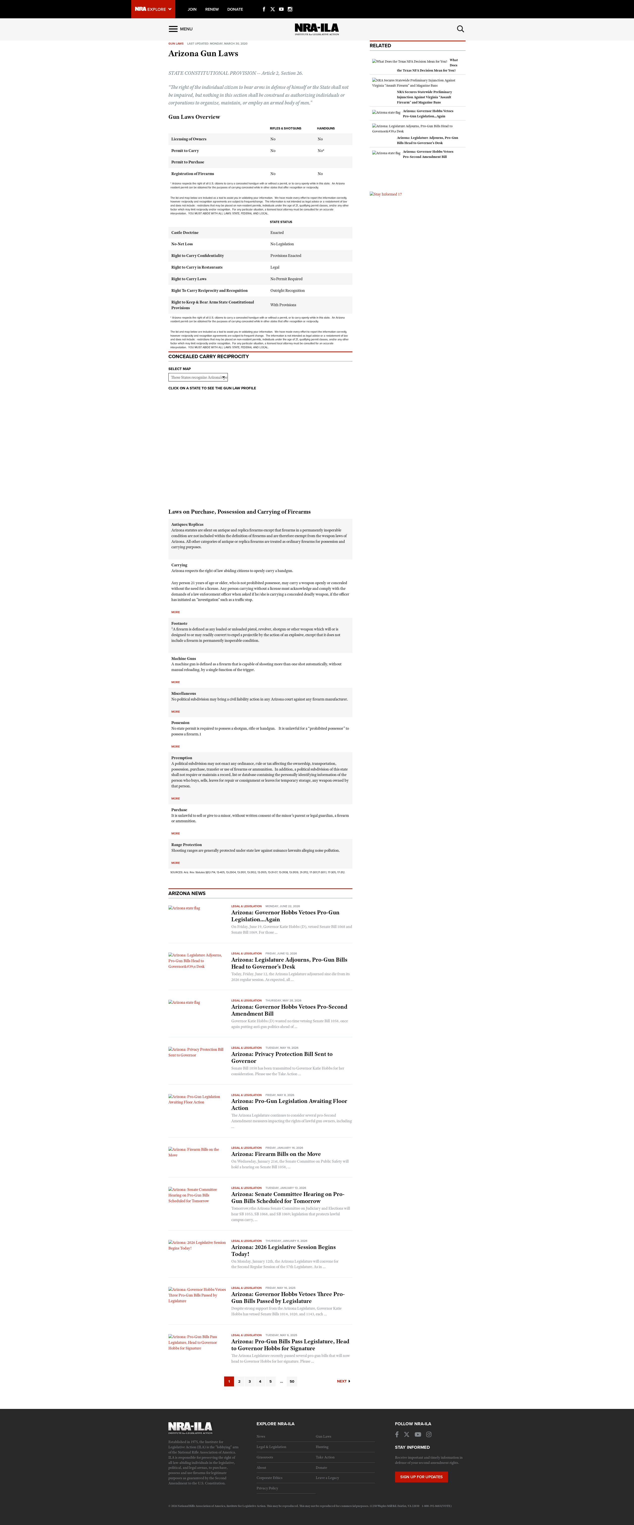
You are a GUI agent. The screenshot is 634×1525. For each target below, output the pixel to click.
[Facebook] (264, 3)
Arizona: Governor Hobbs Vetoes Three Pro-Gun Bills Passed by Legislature (288, 1297)
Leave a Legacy (327, 1477)
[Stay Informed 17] (386, 194)
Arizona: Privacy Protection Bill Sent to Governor (282, 1057)
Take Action (325, 1457)
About (261, 1467)
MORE (175, 612)
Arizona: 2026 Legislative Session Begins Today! (283, 1250)
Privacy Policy (267, 1488)
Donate (321, 1467)
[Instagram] (290, 3)
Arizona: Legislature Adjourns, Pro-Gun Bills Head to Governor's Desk (289, 963)
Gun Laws (323, 1436)
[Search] (461, 29)
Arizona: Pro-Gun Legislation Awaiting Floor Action (289, 1104)
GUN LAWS (176, 43)
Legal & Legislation (246, 906)
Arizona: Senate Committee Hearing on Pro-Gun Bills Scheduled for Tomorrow (287, 1197)
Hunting (322, 1447)
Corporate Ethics (270, 1477)
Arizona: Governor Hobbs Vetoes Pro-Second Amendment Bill (289, 1010)
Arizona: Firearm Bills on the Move (276, 1154)
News (261, 1436)
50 (292, 1381)
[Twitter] (272, 3)
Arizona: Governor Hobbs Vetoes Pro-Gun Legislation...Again (285, 916)
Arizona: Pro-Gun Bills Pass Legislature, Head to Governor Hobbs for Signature (290, 1345)
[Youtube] (281, 3)
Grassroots (265, 1457)
